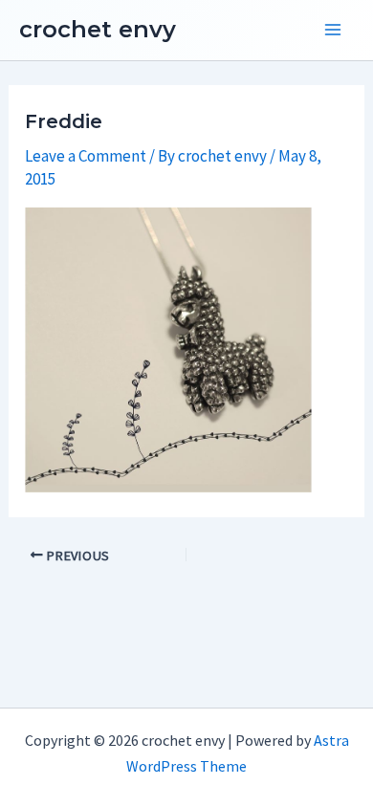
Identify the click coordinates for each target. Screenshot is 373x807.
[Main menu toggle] (333, 31)
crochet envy (97, 29)
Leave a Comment (85, 155)
